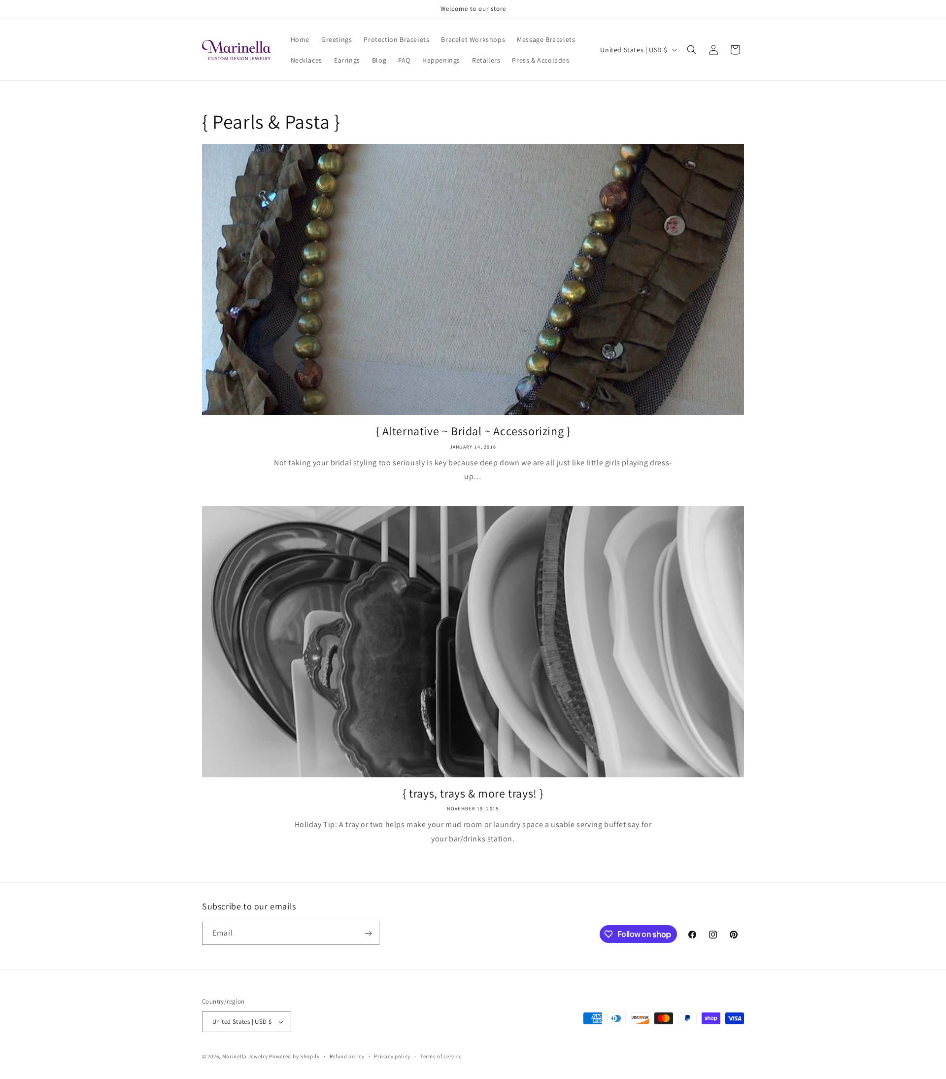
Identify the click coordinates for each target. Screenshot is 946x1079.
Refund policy (347, 1056)
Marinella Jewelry (245, 1056)
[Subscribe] (368, 933)
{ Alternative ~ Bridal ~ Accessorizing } (473, 431)
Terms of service (441, 1056)
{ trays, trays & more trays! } (473, 793)
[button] (692, 50)
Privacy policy (392, 1056)
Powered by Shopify (294, 1056)
